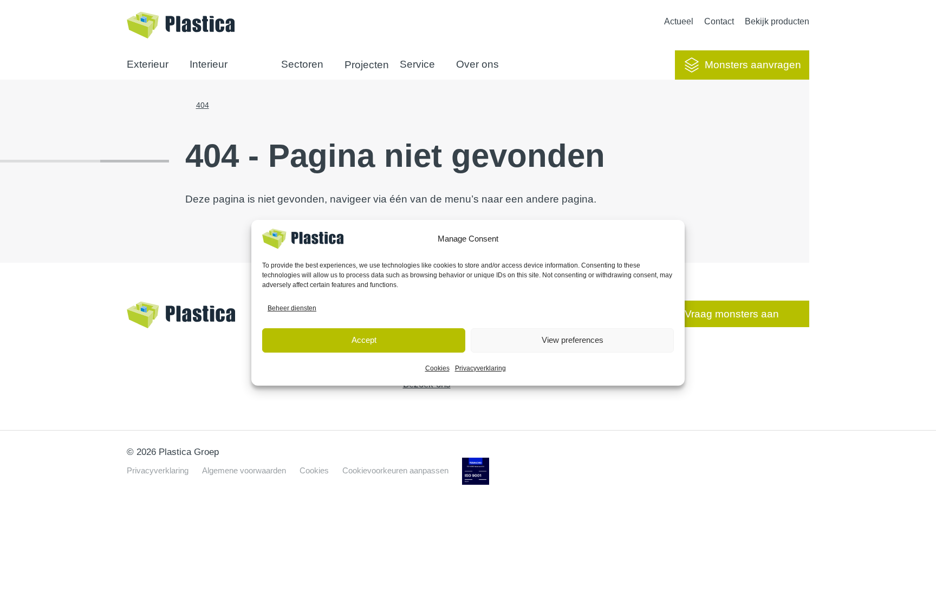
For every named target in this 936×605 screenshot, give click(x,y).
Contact (719, 21)
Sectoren (302, 64)
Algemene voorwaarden (244, 470)
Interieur (208, 64)
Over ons (477, 64)
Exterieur (147, 64)
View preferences (572, 339)
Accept (364, 339)
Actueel (678, 21)
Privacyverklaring (480, 368)
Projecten (366, 64)
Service (417, 64)
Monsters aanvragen (753, 64)
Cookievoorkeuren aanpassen (395, 470)
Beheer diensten (292, 308)
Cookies (437, 368)
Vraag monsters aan (732, 314)
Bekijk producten (777, 21)
